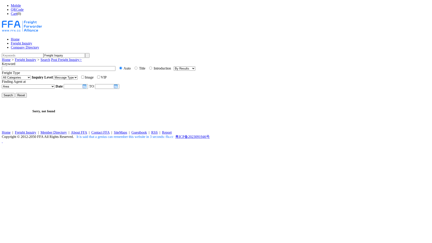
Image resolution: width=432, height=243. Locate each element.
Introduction (162, 68)
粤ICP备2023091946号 (192, 137)
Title (141, 68)
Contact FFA (100, 132)
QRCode (17, 9)
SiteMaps (120, 132)
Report (167, 132)
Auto (127, 68)
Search (45, 60)
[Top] (2, 141)
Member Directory (53, 132)
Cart (14, 14)
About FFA (79, 132)
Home (6, 60)
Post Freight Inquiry (66, 60)
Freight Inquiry (25, 60)
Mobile (16, 5)
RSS (154, 132)
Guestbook (139, 132)
